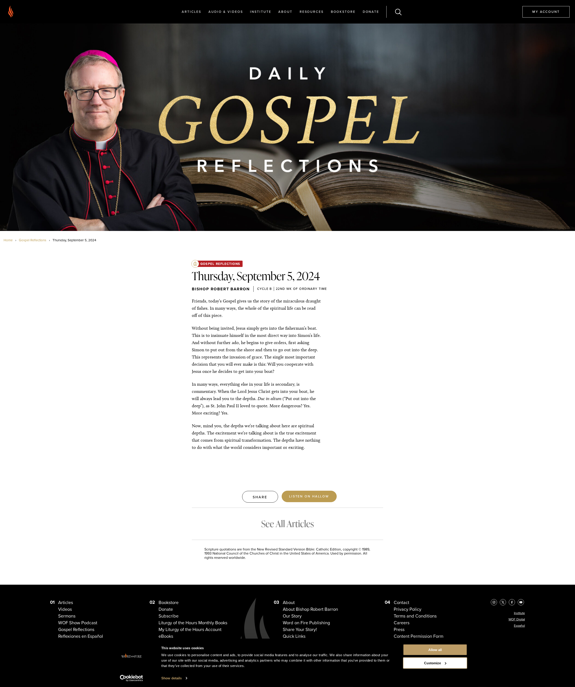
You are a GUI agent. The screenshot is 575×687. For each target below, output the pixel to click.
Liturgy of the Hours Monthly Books (193, 622)
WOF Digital (517, 619)
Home (8, 240)
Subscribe (169, 616)
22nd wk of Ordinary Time (301, 288)
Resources (312, 11)
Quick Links (294, 636)
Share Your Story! (300, 629)
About (285, 11)
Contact (401, 602)
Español (519, 625)
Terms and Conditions (415, 616)
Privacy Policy (407, 609)
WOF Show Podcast (77, 622)
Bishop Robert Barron (221, 289)
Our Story (292, 616)
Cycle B (264, 288)
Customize (432, 663)
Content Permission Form (418, 636)
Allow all (435, 650)
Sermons (66, 616)
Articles (191, 11)
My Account (546, 11)
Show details (171, 678)
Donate (371, 11)
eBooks (166, 636)
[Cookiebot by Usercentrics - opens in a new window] (131, 678)
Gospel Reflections (32, 240)
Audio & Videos (225, 11)
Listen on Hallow (309, 496)
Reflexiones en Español (80, 636)
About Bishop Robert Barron (310, 609)
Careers (401, 622)
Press (399, 629)
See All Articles (287, 523)
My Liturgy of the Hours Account (190, 629)
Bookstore (343, 11)
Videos (65, 609)
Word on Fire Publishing (306, 622)
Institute (260, 11)
